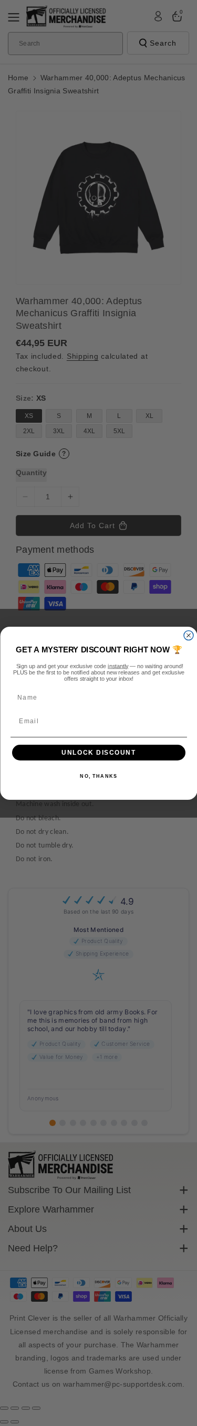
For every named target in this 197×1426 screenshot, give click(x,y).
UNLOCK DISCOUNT (98, 752)
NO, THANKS (98, 776)
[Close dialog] (188, 635)
